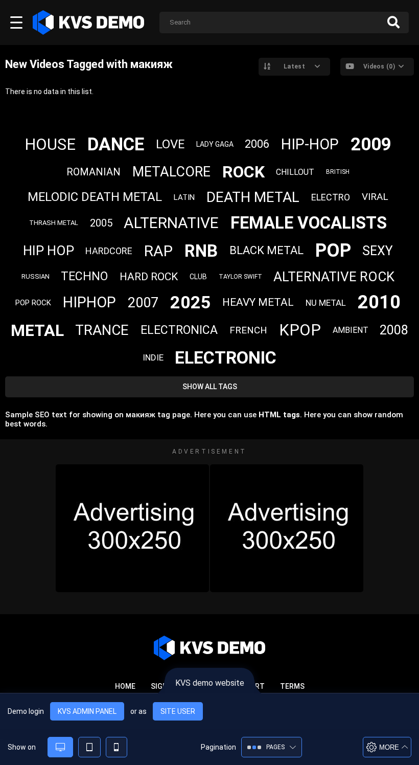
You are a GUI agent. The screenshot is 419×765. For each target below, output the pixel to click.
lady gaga (215, 144)
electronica (179, 330)
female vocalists (308, 223)
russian (35, 276)
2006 (257, 144)
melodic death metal (95, 197)
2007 (143, 303)
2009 (371, 144)
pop (333, 250)
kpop (300, 330)
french (248, 330)
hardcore (108, 250)
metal (37, 330)
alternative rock (333, 276)
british (338, 171)
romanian (93, 172)
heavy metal (258, 302)
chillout (295, 172)
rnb (201, 251)
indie (153, 357)
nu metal (326, 303)
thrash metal (53, 223)
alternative (171, 223)
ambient (350, 330)
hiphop (89, 302)
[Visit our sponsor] (132, 528)
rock (243, 172)
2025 (190, 302)
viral (375, 196)
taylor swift (240, 276)
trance (102, 330)
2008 (394, 330)
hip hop (48, 250)
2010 (379, 302)
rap (158, 251)
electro (330, 197)
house (50, 144)
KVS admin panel (87, 711)
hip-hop (310, 144)
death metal (252, 197)
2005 (101, 223)
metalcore (171, 172)
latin (184, 197)
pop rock (33, 302)
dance (115, 144)
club (198, 277)
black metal (266, 250)
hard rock (149, 277)
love (170, 144)
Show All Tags (209, 386)
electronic (225, 357)
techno (84, 276)
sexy (377, 250)
